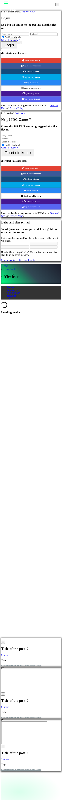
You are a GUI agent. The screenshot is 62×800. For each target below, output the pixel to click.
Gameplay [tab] (12, 295)
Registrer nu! (27, 11)
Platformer (12, 665)
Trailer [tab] (10, 298)
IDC (6, 266)
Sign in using (32, 60)
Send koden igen (9, 260)
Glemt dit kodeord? (10, 40)
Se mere (5, 655)
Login (9, 45)
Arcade (38, 665)
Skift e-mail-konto (26, 260)
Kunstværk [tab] (12, 290)
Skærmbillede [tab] (13, 292)
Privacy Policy (16, 108)
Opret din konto (18, 153)
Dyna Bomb (9, 269)
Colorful (4, 665)
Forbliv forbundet (13, 37)
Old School (20, 665)
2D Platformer (29, 665)
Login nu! (19, 113)
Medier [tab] (10, 287)
